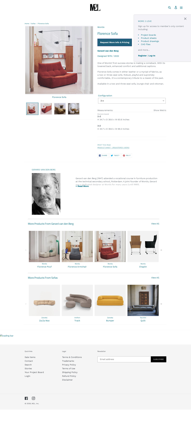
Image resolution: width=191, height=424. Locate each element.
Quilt (143, 320)
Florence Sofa (43, 23)
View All (155, 223)
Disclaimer (67, 380)
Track (77, 320)
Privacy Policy (69, 364)
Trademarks (68, 361)
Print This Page (104, 145)
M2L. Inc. (35, 403)
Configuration (105, 95)
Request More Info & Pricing (114, 42)
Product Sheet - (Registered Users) (113, 147)
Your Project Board (34, 372)
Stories (28, 368)
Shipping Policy (69, 372)
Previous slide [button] (26, 249)
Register (142, 55)
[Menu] (181, 7)
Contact (29, 361)
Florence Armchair (77, 266)
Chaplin (143, 266)
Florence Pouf (44, 266)
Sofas (33, 23)
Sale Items (30, 357)
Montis (100, 27)
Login (27, 376)
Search (28, 364)
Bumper (110, 320)
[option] (44, 249)
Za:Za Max (44, 320)
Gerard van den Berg (107, 51)
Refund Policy (69, 376)
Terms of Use (68, 368)
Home (27, 23)
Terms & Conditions (72, 357)
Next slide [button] (161, 249)
